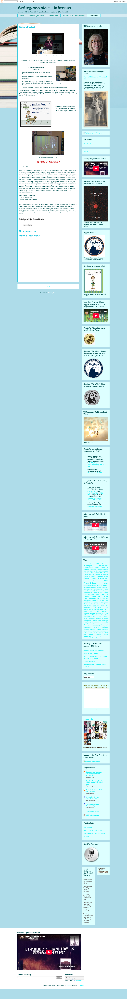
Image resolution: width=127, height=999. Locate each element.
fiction (85, 618)
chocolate (104, 615)
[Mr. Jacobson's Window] (86, 745)
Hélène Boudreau (92, 815)
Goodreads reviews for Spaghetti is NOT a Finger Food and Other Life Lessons (96, 686)
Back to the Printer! (91, 653)
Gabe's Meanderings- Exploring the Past (94, 772)
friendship (92, 618)
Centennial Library (95, 569)
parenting (104, 624)
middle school (95, 624)
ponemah (96, 626)
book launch (101, 611)
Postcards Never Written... (95, 790)
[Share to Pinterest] (31, 225)
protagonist (104, 626)
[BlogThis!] (26, 225)
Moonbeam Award (90, 592)
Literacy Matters (90, 661)
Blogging (87, 567)
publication (87, 627)
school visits (95, 629)
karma (95, 620)
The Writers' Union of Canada (94, 605)
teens (85, 631)
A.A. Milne (88, 564)
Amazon (105, 564)
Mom (106, 589)
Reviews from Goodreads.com (102, 709)
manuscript (96, 622)
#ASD (101, 500)
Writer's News (90, 775)
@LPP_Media (94, 463)
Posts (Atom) (52, 293)
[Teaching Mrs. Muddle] (101, 726)
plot (91, 626)
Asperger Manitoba (96, 566)
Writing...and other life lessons (44, 7)
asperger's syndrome (93, 609)
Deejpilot (69, 985)
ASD (97, 564)
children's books (102, 613)
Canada (86, 569)
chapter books (89, 613)
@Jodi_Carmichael (95, 498)
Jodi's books (88, 719)
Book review (94, 567)
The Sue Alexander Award (99, 603)
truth (85, 634)
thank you (92, 631)
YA (107, 607)
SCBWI (100, 592)
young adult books (99, 637)
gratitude (99, 618)
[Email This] (24, 225)
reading (96, 627)
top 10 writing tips (100, 632)
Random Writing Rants (94, 781)
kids (99, 620)
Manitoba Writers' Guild (92, 587)
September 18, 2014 (96, 473)
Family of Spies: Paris (36, 16)
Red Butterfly (90, 806)
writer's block (102, 634)
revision (86, 629)
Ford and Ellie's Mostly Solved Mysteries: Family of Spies (96, 574)
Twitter (86, 151)
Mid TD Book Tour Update (94, 650)
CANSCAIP (104, 567)
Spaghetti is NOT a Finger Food (74, 16)
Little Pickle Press (99, 586)
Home (22, 16)
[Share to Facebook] (29, 225)
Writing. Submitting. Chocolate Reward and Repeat (95, 657)
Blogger (81, 985)
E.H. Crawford (95, 572)
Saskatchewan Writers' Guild (94, 833)
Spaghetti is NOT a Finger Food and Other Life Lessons (96, 596)
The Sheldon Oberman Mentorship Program (96, 602)
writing (87, 636)
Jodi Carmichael (96, 581)
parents (86, 626)
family (106, 616)
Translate (78, 980)
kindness (105, 620)
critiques (87, 616)
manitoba (87, 622)
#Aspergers (92, 491)
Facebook (87, 144)
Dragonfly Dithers (92, 797)
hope (106, 618)
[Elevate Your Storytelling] (92, 862)
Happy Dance (90, 581)
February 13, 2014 (95, 506)
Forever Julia (53, 16)
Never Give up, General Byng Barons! (94, 665)
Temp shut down (91, 798)
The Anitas (101, 598)
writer (91, 634)
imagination (88, 620)
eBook (101, 616)
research (105, 627)
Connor (93, 571)
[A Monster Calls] (97, 739)
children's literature (91, 615)
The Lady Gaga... (91, 791)
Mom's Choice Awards (96, 591)
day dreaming (94, 616)
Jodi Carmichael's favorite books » (95, 747)
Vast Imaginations (92, 804)
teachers (105, 629)
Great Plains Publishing (96, 578)
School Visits (93, 16)
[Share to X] (28, 225)
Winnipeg (98, 607)
